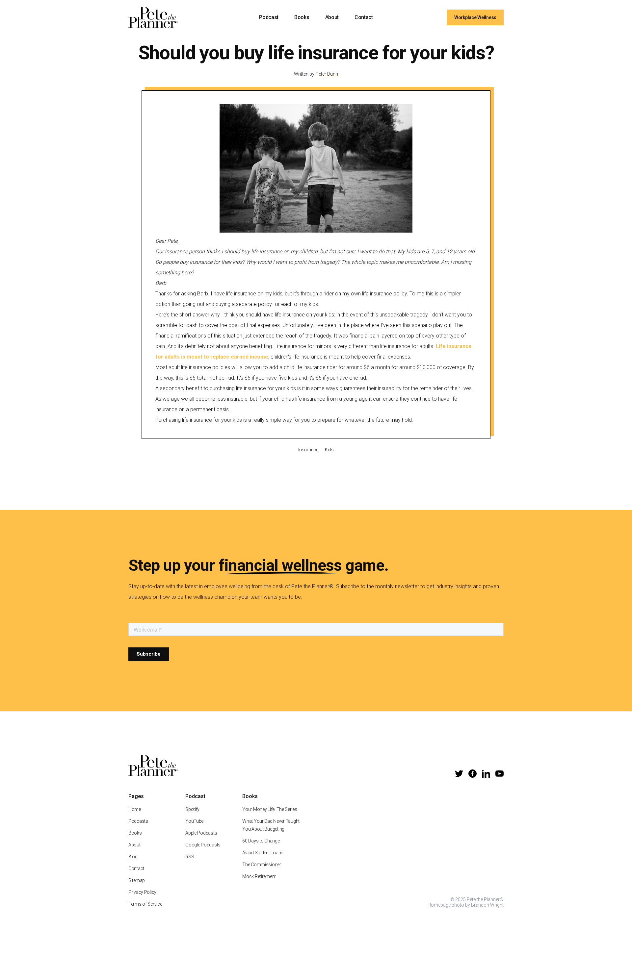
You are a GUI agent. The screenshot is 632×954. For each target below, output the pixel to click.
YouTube (194, 821)
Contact (364, 17)
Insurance (308, 449)
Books (301, 17)
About (332, 17)
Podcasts (138, 821)
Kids (329, 449)
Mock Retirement (259, 876)
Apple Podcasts (201, 833)
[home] (153, 17)
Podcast (268, 17)
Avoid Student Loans (262, 852)
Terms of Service (145, 904)
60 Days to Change (260, 840)
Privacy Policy (142, 892)
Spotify (192, 809)
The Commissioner (261, 864)
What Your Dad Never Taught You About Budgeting (271, 825)
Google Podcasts (203, 844)
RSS (189, 856)
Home (134, 809)
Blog (133, 856)
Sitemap (136, 880)
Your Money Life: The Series (269, 809)
